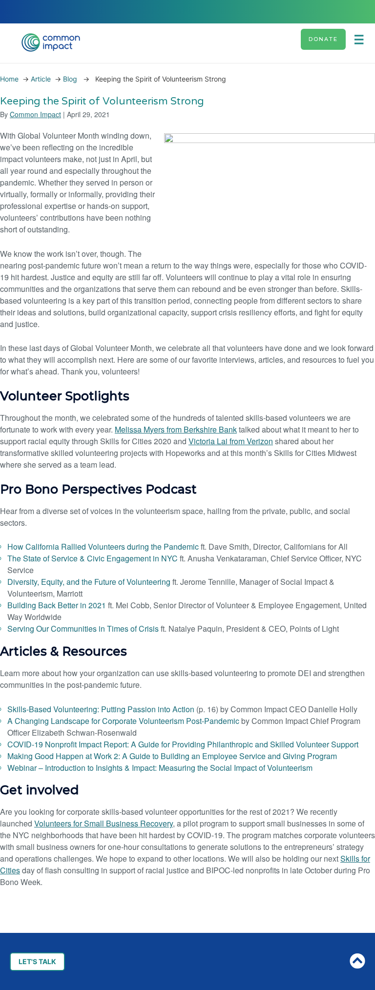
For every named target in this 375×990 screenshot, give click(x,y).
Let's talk (37, 961)
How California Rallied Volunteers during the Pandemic (103, 546)
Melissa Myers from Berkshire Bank (176, 429)
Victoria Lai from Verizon (230, 441)
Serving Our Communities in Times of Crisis (83, 628)
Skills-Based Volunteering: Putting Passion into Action (100, 709)
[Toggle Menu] (362, 39)
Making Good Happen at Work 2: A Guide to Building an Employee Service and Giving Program (172, 756)
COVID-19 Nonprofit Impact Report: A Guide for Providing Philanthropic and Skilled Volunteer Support (182, 744)
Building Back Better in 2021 (56, 605)
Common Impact (35, 114)
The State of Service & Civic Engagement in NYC (92, 558)
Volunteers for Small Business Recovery (103, 823)
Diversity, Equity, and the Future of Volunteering (88, 581)
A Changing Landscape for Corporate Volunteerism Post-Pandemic (123, 720)
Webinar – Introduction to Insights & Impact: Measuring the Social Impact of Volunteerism (159, 767)
